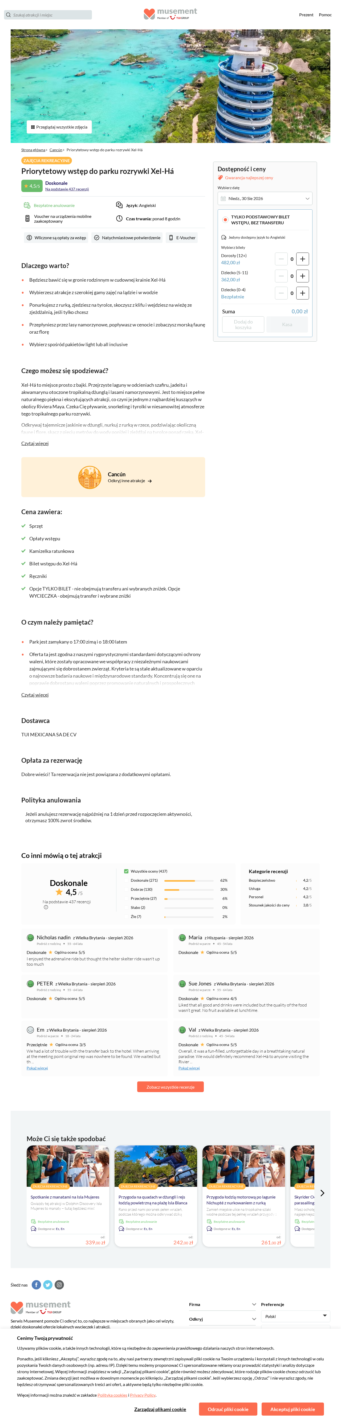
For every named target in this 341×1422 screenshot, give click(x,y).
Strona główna (33, 149)
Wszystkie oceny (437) (149, 871)
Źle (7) (136, 916)
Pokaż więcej (37, 1068)
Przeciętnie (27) (144, 898)
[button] (265, 219)
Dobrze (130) (141, 889)
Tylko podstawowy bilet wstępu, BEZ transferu (260, 219)
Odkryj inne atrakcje (127, 480)
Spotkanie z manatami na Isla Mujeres (65, 1196)
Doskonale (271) (144, 880)
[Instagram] (58, 1285)
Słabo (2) (138, 907)
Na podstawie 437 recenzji (67, 189)
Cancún (56, 149)
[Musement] (170, 15)
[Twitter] (47, 1285)
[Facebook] (35, 1285)
